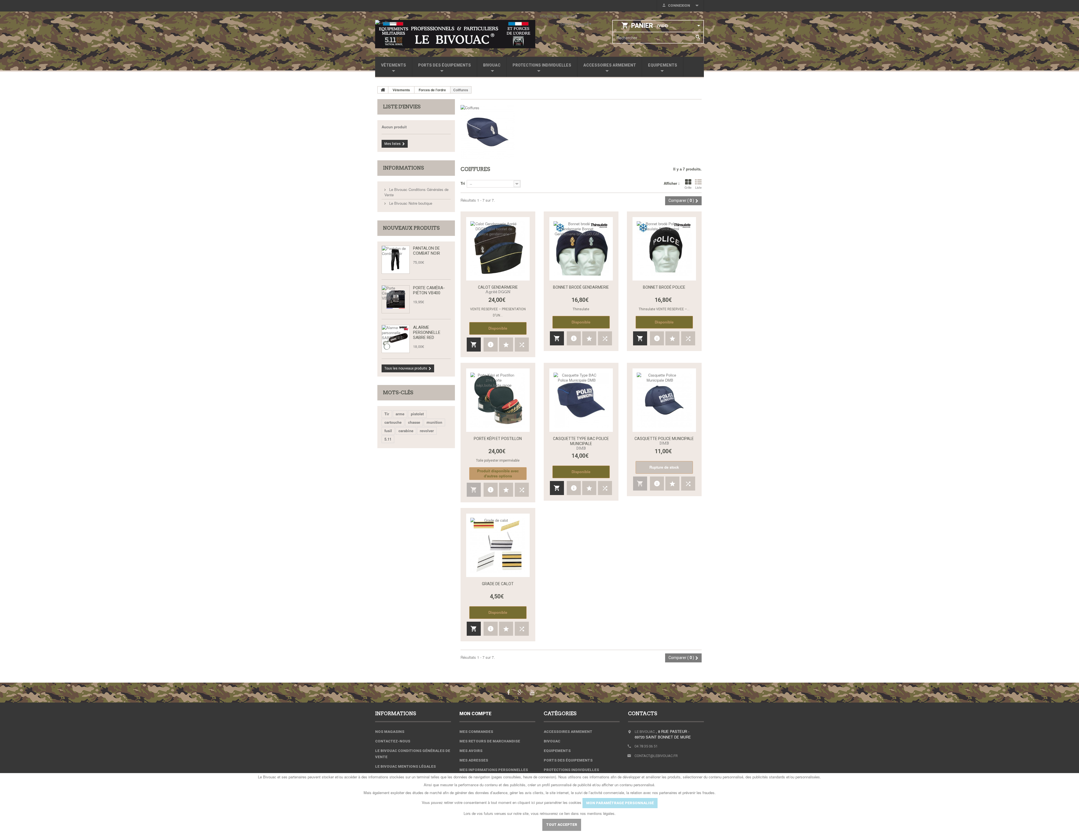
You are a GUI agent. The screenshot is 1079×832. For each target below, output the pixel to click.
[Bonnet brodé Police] (664, 249)
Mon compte (475, 713)
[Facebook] (508, 692)
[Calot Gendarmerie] (498, 249)
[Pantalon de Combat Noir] (396, 260)
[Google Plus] (520, 692)
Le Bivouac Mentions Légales (405, 766)
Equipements (662, 65)
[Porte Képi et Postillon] (498, 400)
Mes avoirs (470, 751)
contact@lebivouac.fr (656, 756)
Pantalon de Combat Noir (426, 251)
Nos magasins (389, 732)
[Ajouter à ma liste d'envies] (506, 345)
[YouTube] (532, 692)
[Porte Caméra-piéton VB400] (396, 299)
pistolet (417, 413)
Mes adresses (473, 760)
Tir (386, 413)
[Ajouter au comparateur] (522, 345)
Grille (688, 187)
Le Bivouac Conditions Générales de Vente (416, 192)
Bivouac (491, 65)
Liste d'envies (402, 107)
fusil (388, 430)
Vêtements (393, 65)
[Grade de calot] (498, 545)
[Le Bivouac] (455, 34)
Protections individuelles (542, 65)
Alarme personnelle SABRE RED (426, 332)
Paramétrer (519, 824)
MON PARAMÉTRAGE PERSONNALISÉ (620, 803)
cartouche (393, 422)
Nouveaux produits (411, 228)
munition (434, 422)
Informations (403, 168)
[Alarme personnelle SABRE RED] (396, 339)
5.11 (387, 439)
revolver (427, 430)
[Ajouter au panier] (474, 345)
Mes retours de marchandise (489, 741)
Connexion (679, 5)
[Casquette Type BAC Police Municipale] (581, 400)
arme (400, 413)
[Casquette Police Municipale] (664, 400)
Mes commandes (476, 732)
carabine (405, 430)
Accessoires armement (609, 65)
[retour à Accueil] (383, 89)
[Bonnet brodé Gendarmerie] (581, 249)
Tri (463, 183)
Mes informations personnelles (493, 770)
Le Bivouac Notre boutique (410, 203)
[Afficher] (491, 345)
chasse (414, 422)
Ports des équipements (444, 65)
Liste (698, 187)
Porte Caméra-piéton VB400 (429, 290)
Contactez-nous (392, 741)
